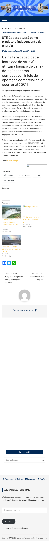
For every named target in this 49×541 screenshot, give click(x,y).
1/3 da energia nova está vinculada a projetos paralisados (32, 219)
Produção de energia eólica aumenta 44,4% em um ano (11, 249)
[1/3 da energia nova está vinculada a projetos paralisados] (32, 210)
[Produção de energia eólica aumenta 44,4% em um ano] (11, 240)
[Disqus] (24, 353)
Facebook (8, 479)
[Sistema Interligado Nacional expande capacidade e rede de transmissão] (11, 212)
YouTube (43, 479)
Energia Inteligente (24, 7)
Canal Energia (12, 160)
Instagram (31, 479)
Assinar (8, 521)
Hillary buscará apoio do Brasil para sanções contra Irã (14, 279)
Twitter (20, 479)
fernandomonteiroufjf (13, 50)
